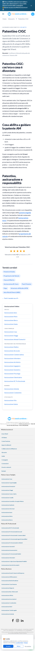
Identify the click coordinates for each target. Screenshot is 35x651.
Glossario (11, 19)
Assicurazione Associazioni (9, 599)
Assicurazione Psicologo (12, 373)
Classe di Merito (9, 280)
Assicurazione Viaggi (11, 336)
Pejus (5, 288)
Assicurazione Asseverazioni (9, 550)
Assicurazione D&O (7, 606)
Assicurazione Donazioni (8, 486)
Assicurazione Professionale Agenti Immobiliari (14, 539)
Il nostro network (6, 467)
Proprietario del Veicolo (11, 276)
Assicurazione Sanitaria (8, 505)
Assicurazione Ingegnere (12, 366)
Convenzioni (5, 463)
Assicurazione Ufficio (7, 595)
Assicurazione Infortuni (8, 508)
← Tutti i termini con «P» (10, 298)
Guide (3, 456)
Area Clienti (5, 434)
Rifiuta (18, 646)
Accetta (8, 646)
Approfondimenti (6, 445)
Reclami (4, 471)
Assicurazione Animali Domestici (14, 339)
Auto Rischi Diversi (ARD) (12, 292)
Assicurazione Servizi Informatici (10, 565)
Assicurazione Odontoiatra (13, 377)
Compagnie (5, 460)
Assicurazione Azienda (11, 389)
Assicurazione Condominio (12, 393)
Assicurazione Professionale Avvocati (12, 531)
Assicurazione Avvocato (12, 351)
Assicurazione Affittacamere (9, 577)
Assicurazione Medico (11, 347)
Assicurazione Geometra (12, 370)
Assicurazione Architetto (12, 362)
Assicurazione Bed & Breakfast (10, 580)
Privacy (26, 642)
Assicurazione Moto (10, 316)
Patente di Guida (9, 272)
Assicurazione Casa (10, 332)
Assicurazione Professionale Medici (11, 554)
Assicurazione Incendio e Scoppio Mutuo (13, 501)
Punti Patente (26, 284)
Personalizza (28, 646)
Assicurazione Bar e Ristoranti (10, 591)
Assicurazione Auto (10, 313)
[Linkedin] (22, 620)
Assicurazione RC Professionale (14, 381)
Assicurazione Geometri (8, 546)
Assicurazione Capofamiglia (9, 482)
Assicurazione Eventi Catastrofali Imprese (13, 573)
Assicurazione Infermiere (12, 358)
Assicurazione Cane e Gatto (9, 494)
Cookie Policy (19, 642)
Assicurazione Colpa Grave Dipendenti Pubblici (14, 561)
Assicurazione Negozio (8, 588)
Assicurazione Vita (10, 400)
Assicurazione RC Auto (11, 284)
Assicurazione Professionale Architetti (12, 543)
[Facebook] (13, 620)
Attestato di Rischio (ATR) (19, 288)
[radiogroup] (17, 251)
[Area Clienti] (33, 14)
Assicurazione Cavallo (7, 497)
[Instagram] (17, 620)
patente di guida (25, 212)
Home (5, 19)
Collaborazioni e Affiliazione (9, 448)
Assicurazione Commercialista (14, 354)
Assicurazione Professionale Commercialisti (13, 535)
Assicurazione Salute (11, 404)
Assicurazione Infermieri (8, 557)
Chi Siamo (4, 437)
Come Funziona (6, 441)
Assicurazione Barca (11, 320)
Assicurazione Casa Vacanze (9, 584)
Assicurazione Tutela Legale (9, 610)
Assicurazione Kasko (11, 324)
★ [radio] (11, 251)
